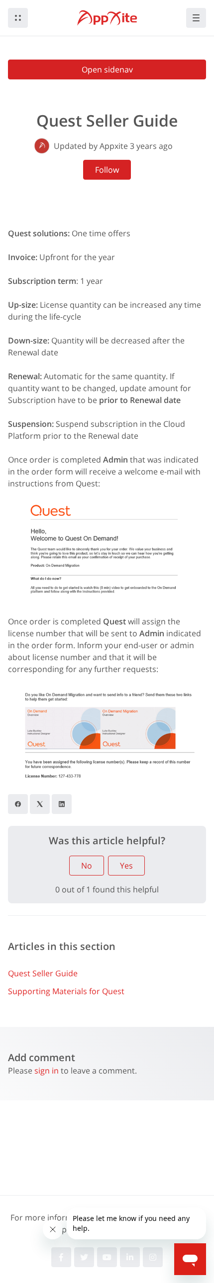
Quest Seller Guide (43, 973)
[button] (18, 18)
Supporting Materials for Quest (66, 991)
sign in (46, 1070)
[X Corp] (40, 804)
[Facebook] (18, 804)
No (86, 865)
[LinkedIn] (62, 804)
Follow (107, 169)
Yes (126, 865)
